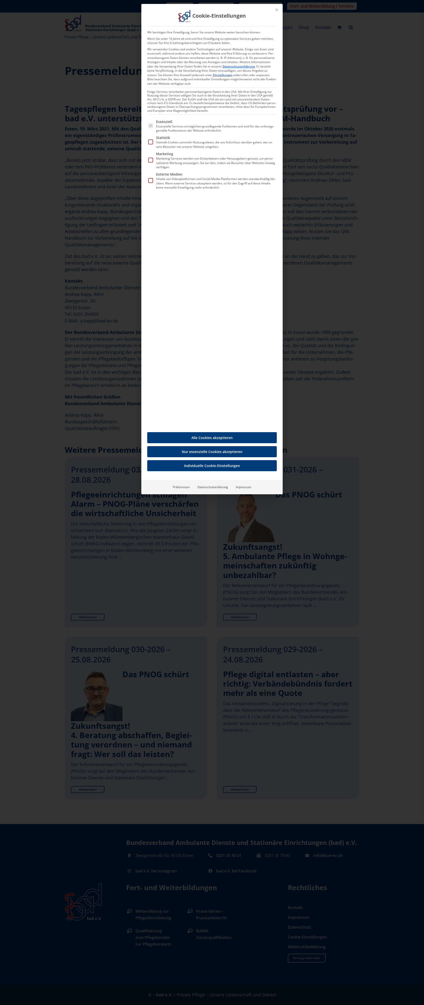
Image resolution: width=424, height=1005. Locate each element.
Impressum (243, 487)
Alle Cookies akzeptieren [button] (212, 437)
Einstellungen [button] (223, 75)
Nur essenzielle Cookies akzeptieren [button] (212, 451)
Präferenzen (181, 487)
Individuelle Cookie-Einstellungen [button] (212, 465)
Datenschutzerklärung (239, 66)
